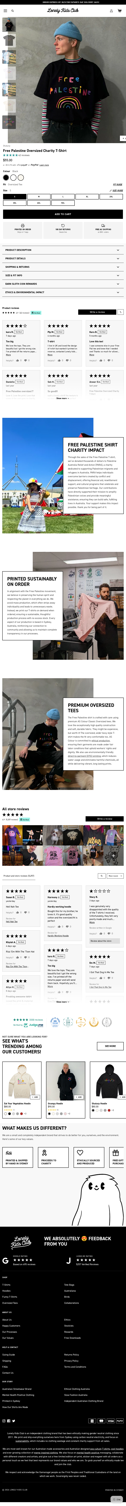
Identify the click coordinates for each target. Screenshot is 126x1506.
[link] (63, 155)
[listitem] (12, 835)
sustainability (22, 1441)
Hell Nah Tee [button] (12, 921)
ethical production (101, 740)
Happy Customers (11, 1325)
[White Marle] (13, 1113)
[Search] (12, 11)
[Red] (21, 1113)
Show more (61, 398)
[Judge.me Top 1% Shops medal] (94, 1022)
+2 (25, 1113)
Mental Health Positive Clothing (18, 1395)
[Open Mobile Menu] (5, 11)
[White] (13, 178)
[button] (10, 155)
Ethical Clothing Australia (77, 1389)
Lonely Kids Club (18, 1490)
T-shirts (106, 1448)
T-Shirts (6, 1284)
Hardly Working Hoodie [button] (58, 935)
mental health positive (88, 1452)
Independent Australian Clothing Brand (83, 1401)
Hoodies (6, 1290)
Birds (67, 1296)
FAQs (5, 1366)
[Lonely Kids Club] (63, 10)
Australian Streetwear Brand (16, 1389)
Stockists (68, 1325)
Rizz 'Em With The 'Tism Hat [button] (16, 966)
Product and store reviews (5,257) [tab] (19, 875)
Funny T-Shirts (9, 1296)
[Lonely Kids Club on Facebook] (8, 1420)
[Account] (111, 11)
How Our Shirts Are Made (15, 1407)
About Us (7, 1319)
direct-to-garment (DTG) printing (84, 756)
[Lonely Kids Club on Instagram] (3, 1420)
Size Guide (117, 191)
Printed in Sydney (11, 1401)
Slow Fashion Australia (75, 1395)
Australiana (70, 1290)
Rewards (68, 1331)
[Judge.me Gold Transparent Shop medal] (81, 1022)
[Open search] (102, 876)
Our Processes (9, 1331)
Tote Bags (69, 1284)
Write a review (97, 312)
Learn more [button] (44, 165)
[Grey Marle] (17, 1113)
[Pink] (65, 1113)
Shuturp (6, 145)
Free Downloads (72, 1337)
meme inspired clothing (46, 1452)
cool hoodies (117, 1448)
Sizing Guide (8, 1354)
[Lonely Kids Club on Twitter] (13, 1420)
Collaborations (71, 1303)
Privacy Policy (71, 1360)
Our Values (8, 1337)
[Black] (6, 178)
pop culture (96, 1448)
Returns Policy (71, 1354)
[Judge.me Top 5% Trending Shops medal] (107, 1022)
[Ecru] (21, 178)
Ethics (67, 1319)
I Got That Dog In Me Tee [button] (100, 987)
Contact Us (7, 1372)
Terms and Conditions (75, 1366)
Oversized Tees (10, 1303)
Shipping (6, 1360)
